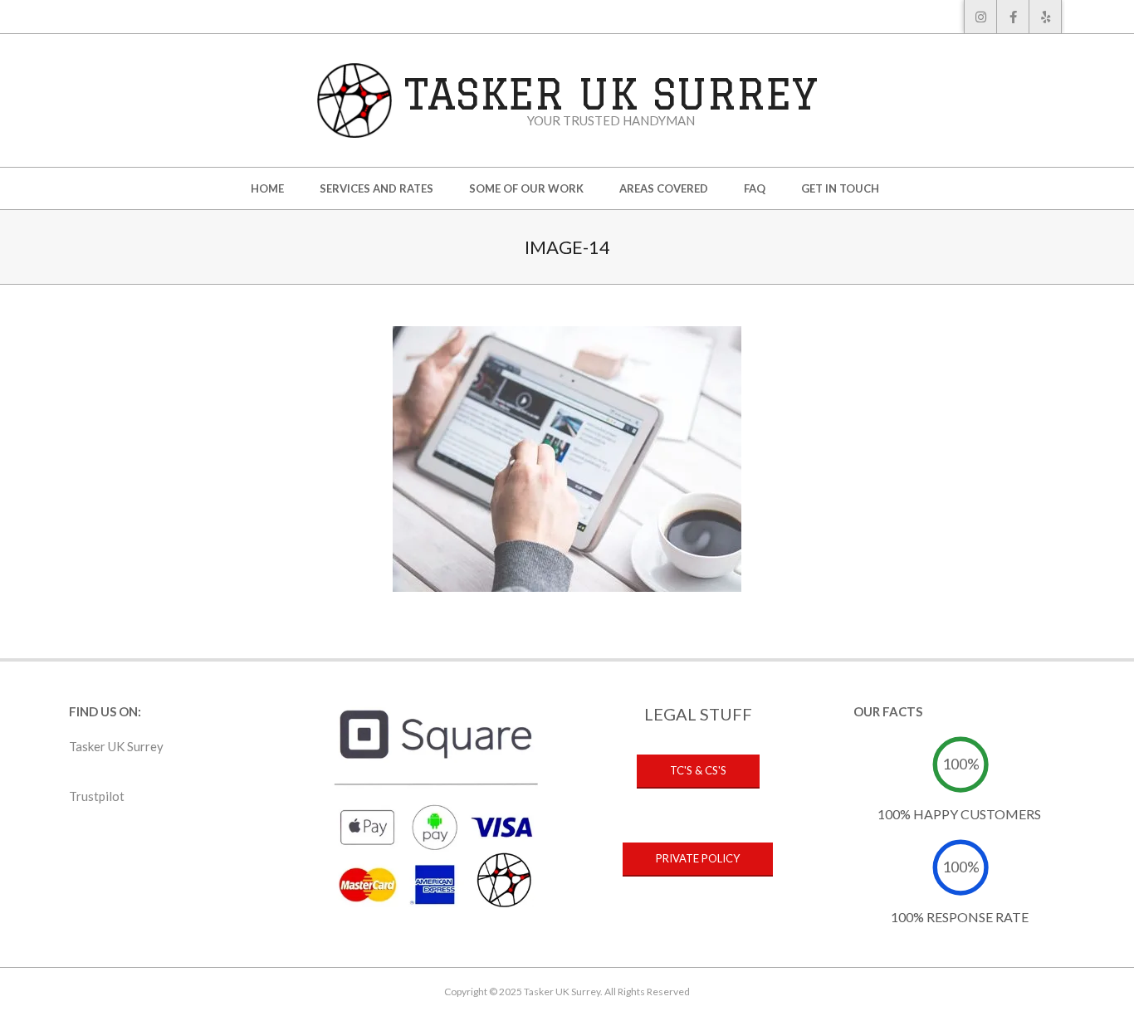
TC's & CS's (698, 770)
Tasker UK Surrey (116, 746)
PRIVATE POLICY (698, 858)
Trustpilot (97, 796)
